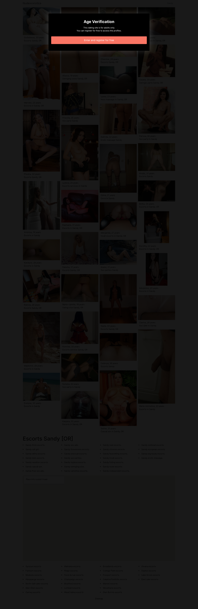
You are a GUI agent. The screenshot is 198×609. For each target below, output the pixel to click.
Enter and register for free (99, 40)
